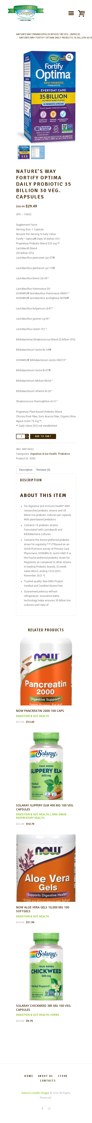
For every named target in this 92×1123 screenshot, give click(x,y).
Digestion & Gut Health (43, 453)
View (46, 668)
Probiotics (64, 453)
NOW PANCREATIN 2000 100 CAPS (40, 711)
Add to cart (43, 436)
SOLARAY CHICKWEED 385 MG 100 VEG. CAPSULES (43, 1008)
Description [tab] (26, 469)
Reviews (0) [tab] (43, 469)
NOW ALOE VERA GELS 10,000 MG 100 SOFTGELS (42, 909)
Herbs (54, 1014)
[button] (69, 57)
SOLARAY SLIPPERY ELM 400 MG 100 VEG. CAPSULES (45, 807)
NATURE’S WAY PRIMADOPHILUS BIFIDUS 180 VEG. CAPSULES (48, 34)
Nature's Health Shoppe (35, 1093)
